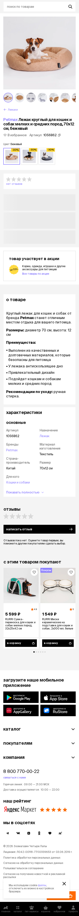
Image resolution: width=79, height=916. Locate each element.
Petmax (10, 119)
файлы (42, 885)
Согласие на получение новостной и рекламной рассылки (34, 875)
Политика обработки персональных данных (31, 857)
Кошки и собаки (18, 482)
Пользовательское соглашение (23, 868)
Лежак (44, 436)
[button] (39, 181)
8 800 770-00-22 (21, 771)
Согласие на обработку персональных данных (33, 862)
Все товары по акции (35, 273)
